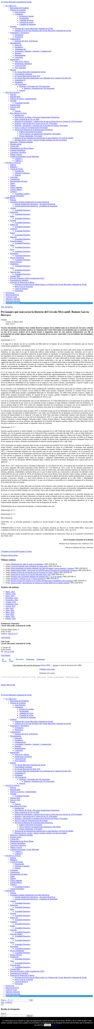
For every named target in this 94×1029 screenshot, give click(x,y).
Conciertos (14, 177)
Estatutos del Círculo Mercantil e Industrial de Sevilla (34, 28)
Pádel (12, 245)
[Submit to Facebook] (9, 551)
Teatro (12, 183)
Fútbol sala (14, 225)
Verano (12, 109)
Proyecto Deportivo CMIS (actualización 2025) (27, 278)
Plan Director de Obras (18, 113)
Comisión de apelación (27, 24)
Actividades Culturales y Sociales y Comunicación (33, 51)
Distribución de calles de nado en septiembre (27, 564)
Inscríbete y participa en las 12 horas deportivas (28, 579)
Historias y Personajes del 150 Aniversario (34, 86)
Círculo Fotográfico (17, 196)
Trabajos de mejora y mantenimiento (23, 99)
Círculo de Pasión (16, 169)
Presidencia (19, 47)
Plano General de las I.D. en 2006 (27, 119)
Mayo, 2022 (10, 612)
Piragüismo (14, 253)
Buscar (3, 1014)
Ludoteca (13, 192)
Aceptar (47, 1025)
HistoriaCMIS (15, 97)
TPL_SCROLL (6, 1002)
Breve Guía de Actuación (24, 286)
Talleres (13, 185)
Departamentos (15, 43)
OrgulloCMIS (15, 276)
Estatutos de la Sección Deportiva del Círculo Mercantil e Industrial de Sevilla (43, 31)
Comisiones (19, 14)
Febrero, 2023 (11, 594)
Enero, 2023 (10, 596)
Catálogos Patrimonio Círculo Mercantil (24, 156)
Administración (20, 49)
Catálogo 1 (19, 159)
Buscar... (4, 1000)
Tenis (12, 268)
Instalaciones (14, 59)
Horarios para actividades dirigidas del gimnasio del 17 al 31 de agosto (36, 577)
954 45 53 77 (13, 634)
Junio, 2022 (10, 610)
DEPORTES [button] (10, 198)
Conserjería (19, 57)
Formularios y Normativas (19, 33)
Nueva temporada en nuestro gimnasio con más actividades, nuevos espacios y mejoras (42, 568)
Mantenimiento (20, 55)
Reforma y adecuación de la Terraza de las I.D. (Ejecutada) (36, 123)
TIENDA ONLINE (13, 299)
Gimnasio (13, 229)
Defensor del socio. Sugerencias (26, 41)
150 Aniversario (20, 84)
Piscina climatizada (17, 258)
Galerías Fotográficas (17, 150)
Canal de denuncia (21, 289)
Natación (13, 237)
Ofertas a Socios (16, 154)
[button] (7, 307)
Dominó (13, 220)
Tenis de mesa (15, 272)
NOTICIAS (10, 293)
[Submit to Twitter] (24, 551)
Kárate (12, 233)
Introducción (19, 115)
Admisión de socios (26, 20)
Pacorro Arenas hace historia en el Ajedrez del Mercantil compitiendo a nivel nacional (42, 581)
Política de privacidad (55, 677)
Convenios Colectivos (18, 152)
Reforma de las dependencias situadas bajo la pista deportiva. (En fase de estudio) (44, 138)
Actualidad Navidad (22, 103)
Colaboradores (15, 39)
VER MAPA (5, 638)
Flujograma (19, 291)
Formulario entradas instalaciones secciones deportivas (29, 202)
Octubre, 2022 (11, 602)
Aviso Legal (41, 677)
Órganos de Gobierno (18, 10)
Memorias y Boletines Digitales (21, 142)
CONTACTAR (11, 297)
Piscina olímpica (16, 262)
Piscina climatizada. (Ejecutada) (30, 136)
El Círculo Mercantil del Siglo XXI (27, 76)
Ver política (55, 1025)
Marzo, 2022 (10, 616)
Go (31, 1000)
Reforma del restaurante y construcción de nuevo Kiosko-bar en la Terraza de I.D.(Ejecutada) (48, 121)
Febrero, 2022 (11, 618)
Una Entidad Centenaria (23, 74)
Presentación (19, 171)
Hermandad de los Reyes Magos (22, 148)
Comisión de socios (26, 22)
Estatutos (13, 26)
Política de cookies (72, 677)
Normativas (19, 37)
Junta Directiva (20, 12)
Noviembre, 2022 (12, 600)
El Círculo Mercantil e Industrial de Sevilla (30, 72)
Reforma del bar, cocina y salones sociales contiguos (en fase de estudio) (41, 140)
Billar (12, 216)
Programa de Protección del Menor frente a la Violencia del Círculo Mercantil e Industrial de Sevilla (51, 284)
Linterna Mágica (16, 189)
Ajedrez (13, 208)
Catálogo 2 (19, 161)
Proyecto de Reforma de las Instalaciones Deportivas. (34, 130)
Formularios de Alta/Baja (19, 280)
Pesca (12, 249)
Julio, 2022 (10, 608)
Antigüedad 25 (20, 80)
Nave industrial (20, 68)
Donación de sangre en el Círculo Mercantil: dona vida (31, 574)
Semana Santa (15, 105)
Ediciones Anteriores (22, 173)
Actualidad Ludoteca (22, 194)
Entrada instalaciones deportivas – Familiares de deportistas (36, 206)
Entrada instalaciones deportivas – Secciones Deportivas (35, 204)
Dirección (18, 45)
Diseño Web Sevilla (8, 685)
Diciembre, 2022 (12, 598)
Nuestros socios (15, 144)
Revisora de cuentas (26, 16)
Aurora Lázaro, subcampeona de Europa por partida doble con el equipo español (40, 583)
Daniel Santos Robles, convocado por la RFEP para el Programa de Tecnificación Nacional (44, 570)
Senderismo (14, 264)
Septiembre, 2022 (12, 604)
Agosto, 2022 (10, 606)
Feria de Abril (15, 107)
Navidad (13, 101)
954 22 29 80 (9, 652)
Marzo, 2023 (10, 592)
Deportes (18, 53)
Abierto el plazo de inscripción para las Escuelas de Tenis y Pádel (34, 572)
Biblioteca (13, 167)
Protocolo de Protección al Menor (22, 282)
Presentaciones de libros (18, 181)
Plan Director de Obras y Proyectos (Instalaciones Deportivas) (37, 117)
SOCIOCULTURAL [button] (13, 163)
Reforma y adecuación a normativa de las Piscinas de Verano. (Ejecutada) (41, 125)
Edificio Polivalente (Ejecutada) (30, 132)
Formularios (19, 35)
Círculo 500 (14, 146)
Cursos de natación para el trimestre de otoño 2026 (29, 566)
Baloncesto (14, 212)
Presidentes (19, 82)
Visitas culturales (16, 187)
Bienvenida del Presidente (19, 8)
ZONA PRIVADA (13, 303)
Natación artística (16, 241)
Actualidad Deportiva (22, 210)
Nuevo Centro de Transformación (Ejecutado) (31, 128)
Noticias (22, 90)
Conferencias (15, 179)
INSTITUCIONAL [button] (13, 92)
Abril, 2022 (10, 614)
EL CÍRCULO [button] (11, 6)
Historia (13, 70)
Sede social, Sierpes (22, 61)
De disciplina (24, 18)
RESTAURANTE (12, 295)
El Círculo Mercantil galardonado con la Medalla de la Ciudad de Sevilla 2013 (43, 78)
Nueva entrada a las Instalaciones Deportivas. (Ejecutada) (40, 134)
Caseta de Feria (20, 66)
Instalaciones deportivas (23, 64)
